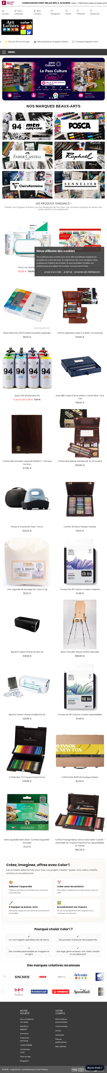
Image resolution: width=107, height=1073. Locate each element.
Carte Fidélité (26, 1045)
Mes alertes (60, 1046)
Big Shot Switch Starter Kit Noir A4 (27, 652)
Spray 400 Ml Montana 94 (27, 395)
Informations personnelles (61, 1020)
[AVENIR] (83, 977)
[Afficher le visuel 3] (54, 98)
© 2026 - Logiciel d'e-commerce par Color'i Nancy (25, 1069)
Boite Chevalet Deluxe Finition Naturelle (80, 652)
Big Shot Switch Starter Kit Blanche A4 (27, 714)
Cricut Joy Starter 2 (27, 267)
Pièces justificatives (60, 1040)
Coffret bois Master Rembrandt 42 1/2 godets (80, 461)
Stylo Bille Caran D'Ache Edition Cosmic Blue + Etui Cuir (80, 397)
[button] (53, 52)
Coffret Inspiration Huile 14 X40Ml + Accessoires (80, 333)
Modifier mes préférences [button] (87, 272)
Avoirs (58, 1030)
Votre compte (60, 1012)
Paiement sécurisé (24, 1039)
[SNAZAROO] (85, 991)
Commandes (61, 1026)
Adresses (59, 1035)
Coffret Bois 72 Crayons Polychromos (27, 777)
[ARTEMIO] (24, 977)
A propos (24, 1033)
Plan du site (25, 1056)
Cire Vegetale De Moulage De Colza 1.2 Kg (27, 589)
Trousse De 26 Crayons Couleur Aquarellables (80, 714)
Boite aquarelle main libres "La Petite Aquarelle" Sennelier (27, 841)
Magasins (24, 1061)
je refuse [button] (67, 272)
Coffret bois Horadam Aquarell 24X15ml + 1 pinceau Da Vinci (27, 463)
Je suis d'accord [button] (52, 272)
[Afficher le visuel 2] (52, 98)
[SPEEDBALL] (25, 991)
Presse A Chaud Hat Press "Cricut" (27, 526)
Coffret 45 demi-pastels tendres (80, 526)
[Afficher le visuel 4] (57, 98)
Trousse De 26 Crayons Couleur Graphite (80, 589)
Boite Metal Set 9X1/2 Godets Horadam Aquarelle (27, 333)
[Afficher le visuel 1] (49, 98)
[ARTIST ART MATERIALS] (44, 977)
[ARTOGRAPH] (63, 977)
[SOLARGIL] (65, 991)
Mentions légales (24, 1028)
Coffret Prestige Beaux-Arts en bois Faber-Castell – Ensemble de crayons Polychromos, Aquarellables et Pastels (80, 842)
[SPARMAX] (45, 991)
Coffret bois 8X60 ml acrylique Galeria (80, 777)
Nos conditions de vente (27, 1020)
